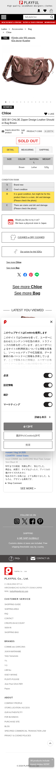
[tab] (10, 150)
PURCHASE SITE (12, 722)
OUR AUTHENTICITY (14, 712)
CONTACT (9, 618)
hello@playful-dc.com (19, 591)
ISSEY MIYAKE (11, 675)
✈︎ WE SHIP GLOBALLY (28, 538)
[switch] (48, 384)
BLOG (7, 726)
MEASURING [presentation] (27, 150)
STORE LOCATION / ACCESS (17, 708)
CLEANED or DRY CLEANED (31, 237)
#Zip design (16, 40)
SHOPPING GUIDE (13, 604)
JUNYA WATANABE (13, 651)
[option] (28, 71)
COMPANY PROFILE (13, 703)
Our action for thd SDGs (31, 252)
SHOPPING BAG (12, 632)
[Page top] (50, 743)
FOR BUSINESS (11, 717)
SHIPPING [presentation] (44, 150)
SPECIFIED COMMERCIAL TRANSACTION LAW (25, 731)
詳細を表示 (41, 417)
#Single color (17, 38)
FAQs (17, 558)
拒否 (28, 444)
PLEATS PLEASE (12, 679)
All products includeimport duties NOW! (39, 762)
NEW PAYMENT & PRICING (12, 22)
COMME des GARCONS (15, 647)
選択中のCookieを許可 (28, 435)
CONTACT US (42, 558)
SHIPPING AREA (12, 609)
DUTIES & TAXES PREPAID (33, 22)
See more (13, 262)
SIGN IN (8, 628)
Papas (7, 689)
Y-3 (6, 665)
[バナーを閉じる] (51, 322)
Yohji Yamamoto (11, 656)
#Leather (26, 40)
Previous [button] (4, 72)
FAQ (6, 614)
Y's (6, 661)
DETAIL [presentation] (10, 150)
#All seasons (29, 38)
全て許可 (28, 426)
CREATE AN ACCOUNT (15, 623)
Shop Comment (15, 483)
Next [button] (52, 72)
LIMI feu (8, 670)
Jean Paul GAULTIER (14, 684)
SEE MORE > (28, 488)
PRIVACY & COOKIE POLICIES (18, 736)
